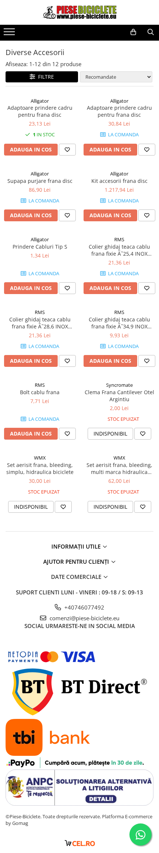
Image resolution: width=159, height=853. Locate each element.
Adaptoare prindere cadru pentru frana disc (39, 111)
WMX (40, 457)
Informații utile (76, 546)
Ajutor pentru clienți (77, 561)
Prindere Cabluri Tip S (40, 246)
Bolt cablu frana (40, 392)
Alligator (40, 101)
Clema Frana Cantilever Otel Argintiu (119, 396)
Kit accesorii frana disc (119, 180)
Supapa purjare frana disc (39, 180)
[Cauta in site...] (150, 32)
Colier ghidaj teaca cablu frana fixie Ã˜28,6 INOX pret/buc (40, 323)
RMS (119, 239)
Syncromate (119, 385)
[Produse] (10, 34)
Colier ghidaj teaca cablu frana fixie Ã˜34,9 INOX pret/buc (119, 323)
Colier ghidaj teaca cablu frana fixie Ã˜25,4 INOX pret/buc (119, 250)
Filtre (44, 76)
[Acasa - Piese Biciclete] (79, 12)
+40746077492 (83, 607)
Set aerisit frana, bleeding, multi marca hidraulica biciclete (119, 468)
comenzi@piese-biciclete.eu (83, 618)
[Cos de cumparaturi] (133, 32)
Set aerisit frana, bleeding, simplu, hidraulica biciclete (40, 468)
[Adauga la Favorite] (67, 150)
